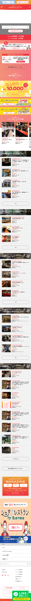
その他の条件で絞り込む (15, 30)
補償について (18, 578)
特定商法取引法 (18, 576)
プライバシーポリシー (9, 596)
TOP (3, 544)
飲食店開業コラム (18, 581)
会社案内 (3, 569)
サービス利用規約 (18, 569)
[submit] (27, 27)
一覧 (15, 203)
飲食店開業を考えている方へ (15, 67)
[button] (2, 6)
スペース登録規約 (18, 574)
